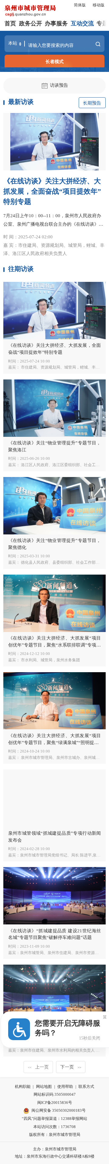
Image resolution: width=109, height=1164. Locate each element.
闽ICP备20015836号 (54, 1102)
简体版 (80, 5)
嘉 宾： (53, 249)
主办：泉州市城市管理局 (54, 1149)
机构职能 (23, 1086)
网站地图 (44, 1086)
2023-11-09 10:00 (35, 946)
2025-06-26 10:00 (35, 458)
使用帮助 (65, 1086)
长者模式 (54, 61)
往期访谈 (21, 268)
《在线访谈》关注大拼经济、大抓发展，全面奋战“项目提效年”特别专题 (52, 191)
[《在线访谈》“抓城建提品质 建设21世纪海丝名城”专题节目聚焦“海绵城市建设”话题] (54, 993)
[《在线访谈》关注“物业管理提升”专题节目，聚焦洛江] (54, 408)
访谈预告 (59, 85)
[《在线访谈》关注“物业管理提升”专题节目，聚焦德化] (54, 505)
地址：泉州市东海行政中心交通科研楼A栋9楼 (54, 1156)
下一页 (70, 1066)
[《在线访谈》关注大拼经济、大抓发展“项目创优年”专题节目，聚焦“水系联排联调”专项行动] (54, 603)
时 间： (28, 236)
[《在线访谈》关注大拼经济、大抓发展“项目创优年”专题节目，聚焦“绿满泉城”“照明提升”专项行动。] (54, 701)
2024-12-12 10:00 (35, 653)
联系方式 (86, 1086)
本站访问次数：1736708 (54, 1126)
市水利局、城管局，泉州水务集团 (50, 660)
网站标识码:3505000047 (55, 1094)
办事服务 (56, 23)
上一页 (38, 1066)
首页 (10, 23)
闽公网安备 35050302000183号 (58, 1110)
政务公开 (30, 23)
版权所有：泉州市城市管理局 (54, 1134)
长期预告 (92, 102)
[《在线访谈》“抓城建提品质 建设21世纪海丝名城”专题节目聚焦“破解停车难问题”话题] (54, 895)
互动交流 (82, 23)
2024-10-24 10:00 (35, 751)
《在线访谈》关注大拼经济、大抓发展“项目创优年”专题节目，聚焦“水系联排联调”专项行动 (54, 644)
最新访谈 (21, 101)
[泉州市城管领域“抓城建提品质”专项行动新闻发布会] (54, 798)
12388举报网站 (74, 1118)
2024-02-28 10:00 (35, 848)
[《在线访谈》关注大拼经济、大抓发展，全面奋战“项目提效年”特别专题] (54, 141)
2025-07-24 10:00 (35, 361)
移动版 (98, 5)
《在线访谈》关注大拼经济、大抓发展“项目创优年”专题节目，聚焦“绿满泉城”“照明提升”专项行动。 (54, 742)
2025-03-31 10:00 (35, 556)
